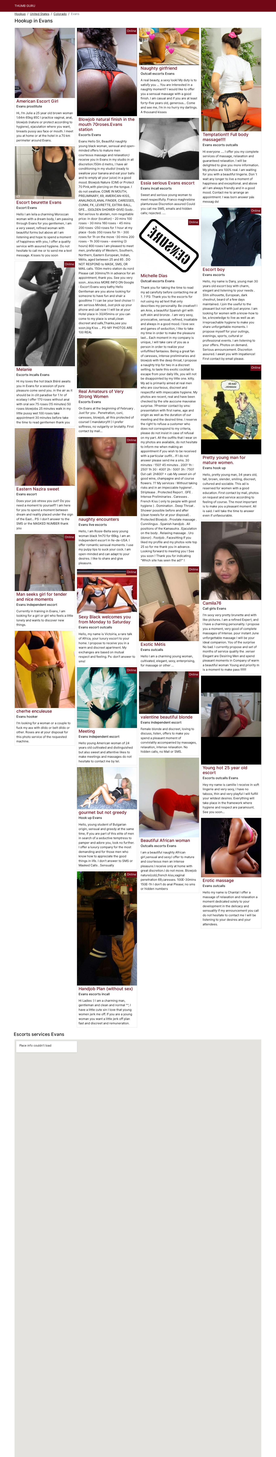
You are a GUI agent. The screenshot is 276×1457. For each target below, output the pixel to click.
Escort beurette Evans (38, 202)
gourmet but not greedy (103, 812)
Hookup (20, 14)
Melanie (24, 369)
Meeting (87, 731)
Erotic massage (218, 880)
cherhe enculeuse (34, 711)
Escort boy (214, 269)
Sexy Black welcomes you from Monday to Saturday (105, 619)
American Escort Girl (37, 101)
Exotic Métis (153, 644)
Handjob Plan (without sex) (106, 988)
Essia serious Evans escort (168, 182)
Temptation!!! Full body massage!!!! (226, 137)
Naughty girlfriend (159, 68)
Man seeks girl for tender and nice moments (41, 597)
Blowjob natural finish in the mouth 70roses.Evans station (107, 124)
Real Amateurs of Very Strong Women (101, 394)
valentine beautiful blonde (167, 717)
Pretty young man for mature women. (224, 460)
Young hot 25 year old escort (225, 770)
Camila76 (212, 603)
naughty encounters (99, 519)
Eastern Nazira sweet (37, 488)
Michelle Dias (154, 275)
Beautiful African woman (165, 840)
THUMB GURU (25, 6)
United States (39, 14)
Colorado (60, 14)
